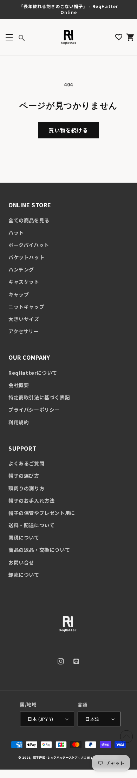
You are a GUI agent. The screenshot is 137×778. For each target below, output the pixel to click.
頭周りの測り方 (26, 488)
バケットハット (26, 257)
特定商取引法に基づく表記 (39, 397)
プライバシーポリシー (34, 409)
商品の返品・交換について (39, 549)
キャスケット (23, 281)
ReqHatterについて (32, 372)
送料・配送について (31, 525)
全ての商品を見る (29, 220)
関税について (23, 537)
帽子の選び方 (23, 475)
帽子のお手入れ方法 (31, 500)
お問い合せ (21, 562)
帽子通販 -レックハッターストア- (56, 757)
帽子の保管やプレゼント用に (41, 512)
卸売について (23, 574)
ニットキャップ (26, 306)
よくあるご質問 (26, 463)
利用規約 (18, 422)
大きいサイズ (23, 318)
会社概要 (18, 384)
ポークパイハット (28, 244)
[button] (9, 37)
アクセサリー (23, 331)
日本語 (92, 718)
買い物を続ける (68, 130)
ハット (16, 232)
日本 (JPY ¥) (40, 718)
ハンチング (21, 269)
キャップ (18, 294)
